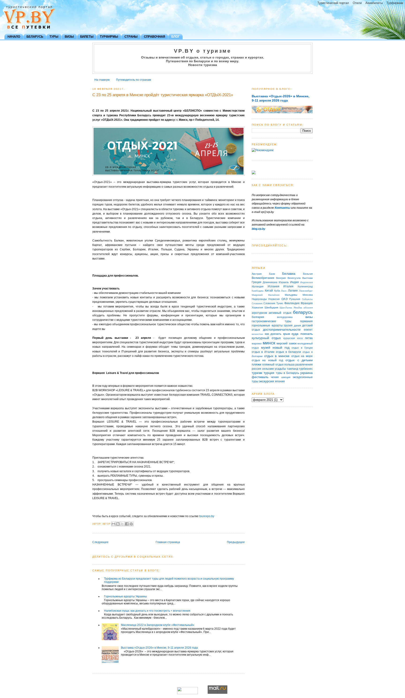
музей (265, 347)
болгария (258, 317)
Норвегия (274, 299)
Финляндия (292, 303)
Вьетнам (307, 278)
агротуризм (259, 312)
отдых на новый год (267, 360)
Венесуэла (294, 278)
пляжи (256, 364)
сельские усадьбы (274, 368)
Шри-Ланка (286, 307)
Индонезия (306, 282)
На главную (102, 79)
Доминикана (270, 282)
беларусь (303, 312)
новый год (281, 347)
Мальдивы (291, 294)
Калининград (305, 286)
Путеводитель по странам (133, 79)
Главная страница (168, 542)
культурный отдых (266, 338)
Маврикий (257, 295)
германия (306, 321)
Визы (69, 36)
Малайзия (273, 295)
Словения (269, 303)
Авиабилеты (374, 3)
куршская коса (293, 338)
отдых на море (302, 356)
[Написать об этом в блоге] (118, 524)
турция (269, 373)
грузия (288, 325)
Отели (357, 3)
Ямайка (298, 307)
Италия (288, 286)
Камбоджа (257, 290)
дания (297, 325)
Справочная (154, 36)
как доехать (273, 334)
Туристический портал (333, 3)
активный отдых (280, 312)
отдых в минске (276, 356)
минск (269, 342)
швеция (285, 377)
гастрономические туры (271, 321)
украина (306, 373)
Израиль (284, 282)
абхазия (308, 307)
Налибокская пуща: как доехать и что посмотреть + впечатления (147, 610)
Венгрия (281, 278)
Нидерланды (259, 299)
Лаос (284, 290)
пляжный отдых (272, 364)
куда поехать (302, 334)
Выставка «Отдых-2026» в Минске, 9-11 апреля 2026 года (159, 647)
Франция (307, 303)
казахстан (257, 334)
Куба (277, 290)
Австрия (257, 273)
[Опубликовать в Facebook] (126, 524)
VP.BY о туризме (202, 51)
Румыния (294, 299)
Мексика (308, 294)
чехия (275, 377)
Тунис (279, 303)
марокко (257, 343)
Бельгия (308, 273)
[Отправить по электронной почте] (113, 524)
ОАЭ (284, 299)
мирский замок (286, 343)
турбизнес (306, 368)
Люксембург (306, 290)
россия (256, 368)
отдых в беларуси (288, 352)
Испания (273, 286)
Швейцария (271, 307)
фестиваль (260, 377)
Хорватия (257, 307)
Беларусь (34, 36)
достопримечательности (281, 329)
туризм (257, 373)
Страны (131, 36)
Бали (272, 273)
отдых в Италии (263, 352)
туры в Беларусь (287, 373)
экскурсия (266, 381)
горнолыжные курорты (267, 325)
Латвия (293, 290)
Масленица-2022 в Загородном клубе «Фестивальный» (157, 625)
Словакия (257, 303)
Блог (175, 36)
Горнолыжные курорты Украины (125, 596)
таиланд (292, 368)
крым (286, 334)
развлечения (304, 364)
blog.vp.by (258, 228)
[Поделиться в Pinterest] (131, 524)
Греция (256, 282)
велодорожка (284, 317)
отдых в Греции (302, 347)
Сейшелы (307, 299)
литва (309, 338)
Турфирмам (394, 3)
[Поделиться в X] (122, 524)
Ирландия (257, 286)
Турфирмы (109, 36)
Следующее (100, 542)
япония (280, 381)
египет (308, 329)
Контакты (282, 207)
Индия (294, 282)
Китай (269, 290)
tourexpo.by (206, 516)
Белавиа (288, 273)
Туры (53, 36)
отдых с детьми (299, 360)
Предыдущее (236, 542)
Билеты (87, 36)
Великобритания (263, 278)
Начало (14, 36)
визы (309, 317)
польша (289, 364)
